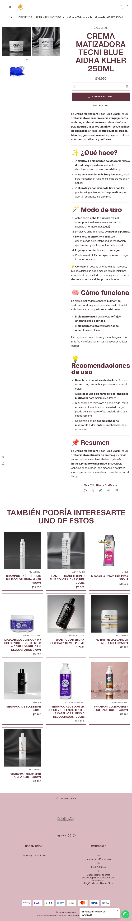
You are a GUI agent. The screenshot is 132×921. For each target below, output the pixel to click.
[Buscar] (121, 7)
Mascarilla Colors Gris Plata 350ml (109, 577)
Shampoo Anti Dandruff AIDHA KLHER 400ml (25, 775)
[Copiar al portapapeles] (116, 491)
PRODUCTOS (25, 17)
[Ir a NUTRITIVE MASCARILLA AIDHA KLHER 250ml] (109, 613)
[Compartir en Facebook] (85, 491)
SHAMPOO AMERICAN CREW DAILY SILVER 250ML (67, 641)
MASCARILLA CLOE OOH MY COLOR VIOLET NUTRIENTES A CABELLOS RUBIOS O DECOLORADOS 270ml (22, 645)
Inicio (11, 17)
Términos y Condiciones (33, 855)
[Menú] (4, 7)
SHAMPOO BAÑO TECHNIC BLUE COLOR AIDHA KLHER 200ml (67, 579)
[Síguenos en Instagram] (69, 835)
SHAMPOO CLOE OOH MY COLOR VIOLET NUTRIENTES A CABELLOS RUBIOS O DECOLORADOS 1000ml (66, 711)
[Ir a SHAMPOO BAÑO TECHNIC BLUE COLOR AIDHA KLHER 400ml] (22, 550)
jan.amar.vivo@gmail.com (98, 859)
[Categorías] (10, 7)
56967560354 (98, 867)
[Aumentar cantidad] (127, 86)
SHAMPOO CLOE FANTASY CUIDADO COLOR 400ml (111, 708)
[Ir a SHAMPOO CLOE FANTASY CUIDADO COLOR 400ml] (109, 680)
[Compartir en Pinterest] (108, 491)
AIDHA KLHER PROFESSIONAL (50, 17)
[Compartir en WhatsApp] (101, 491)
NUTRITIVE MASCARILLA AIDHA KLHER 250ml (112, 641)
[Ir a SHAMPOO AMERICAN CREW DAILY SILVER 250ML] (66, 613)
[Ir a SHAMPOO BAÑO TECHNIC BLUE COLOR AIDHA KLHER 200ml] (66, 550)
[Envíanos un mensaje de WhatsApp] (125, 914)
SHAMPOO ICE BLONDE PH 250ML (23, 708)
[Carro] (127, 7)
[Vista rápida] (38, 549)
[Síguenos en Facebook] (74, 835)
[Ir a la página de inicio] (21, 7)
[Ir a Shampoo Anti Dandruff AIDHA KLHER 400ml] (22, 747)
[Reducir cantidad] (74, 86)
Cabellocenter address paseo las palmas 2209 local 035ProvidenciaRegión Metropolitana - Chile (98, 879)
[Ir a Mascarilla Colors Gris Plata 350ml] (109, 550)
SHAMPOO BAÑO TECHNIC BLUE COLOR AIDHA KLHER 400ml (23, 579)
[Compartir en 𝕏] (93, 491)
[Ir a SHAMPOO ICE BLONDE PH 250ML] (22, 680)
